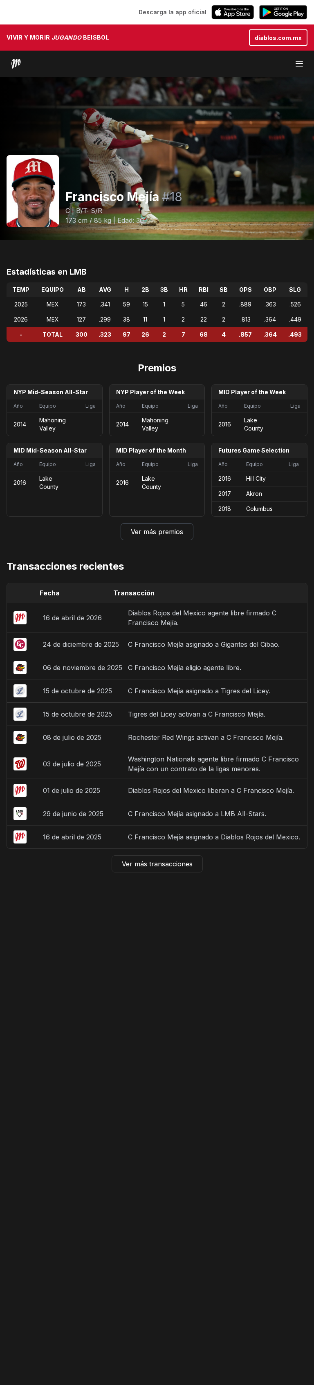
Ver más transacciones (157, 864)
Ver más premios (157, 532)
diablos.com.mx (278, 37)
